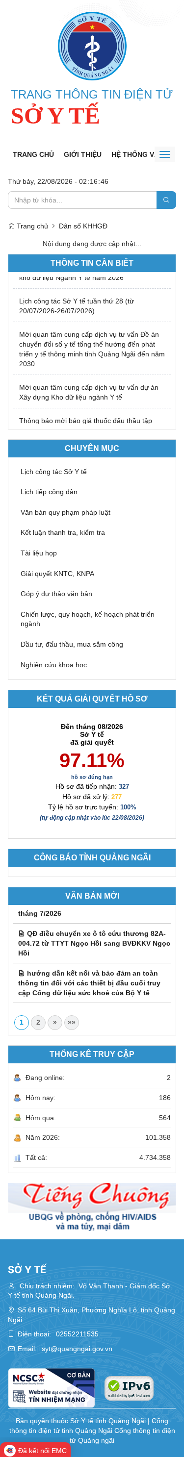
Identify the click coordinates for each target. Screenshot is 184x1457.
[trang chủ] (92, 46)
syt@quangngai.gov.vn (77, 1349)
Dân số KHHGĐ (83, 226)
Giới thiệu (83, 154)
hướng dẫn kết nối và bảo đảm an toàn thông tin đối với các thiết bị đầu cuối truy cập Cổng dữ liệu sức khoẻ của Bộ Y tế (89, 978)
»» (72, 1022)
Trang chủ (33, 154)
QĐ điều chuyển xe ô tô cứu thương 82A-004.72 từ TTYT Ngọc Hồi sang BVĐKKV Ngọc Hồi (94, 939)
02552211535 (77, 1334)
